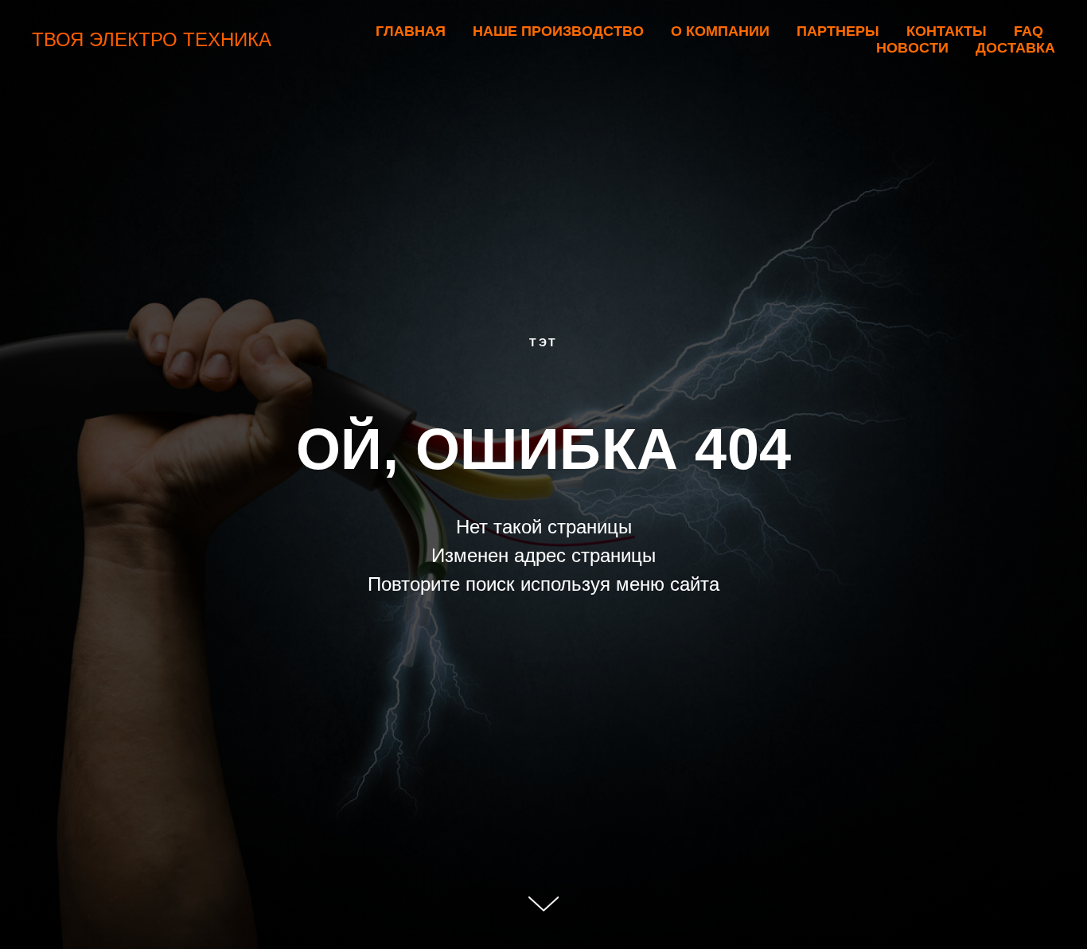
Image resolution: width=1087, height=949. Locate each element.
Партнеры (838, 31)
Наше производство (558, 31)
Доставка (1015, 48)
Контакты (946, 31)
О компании (720, 31)
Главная (411, 31)
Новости (912, 48)
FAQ (1028, 31)
